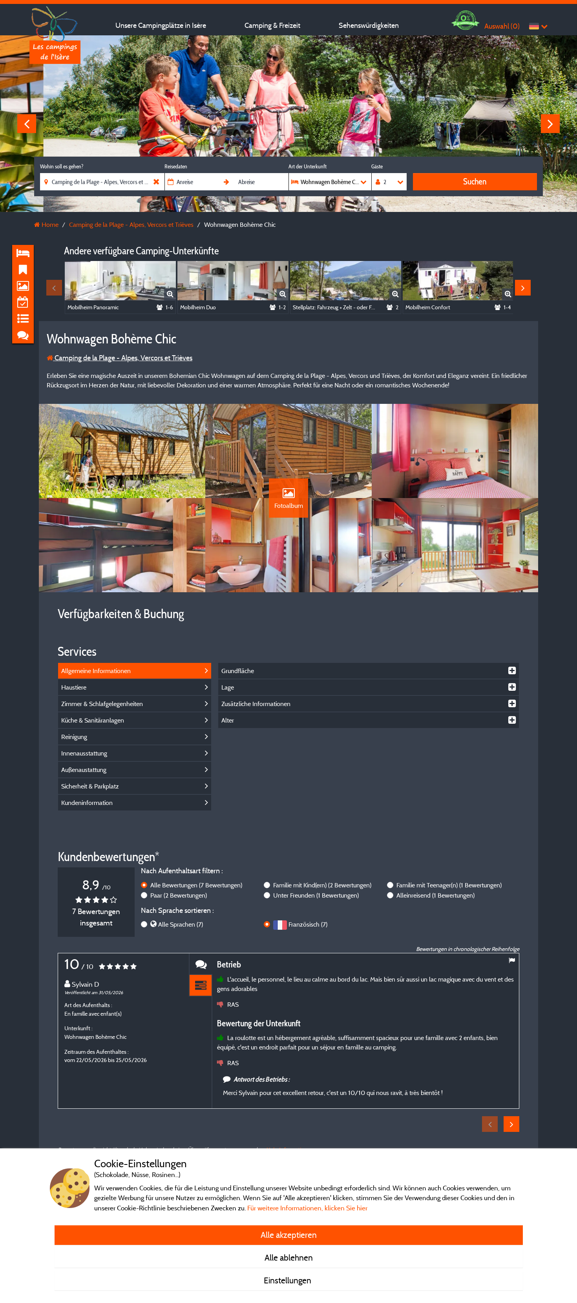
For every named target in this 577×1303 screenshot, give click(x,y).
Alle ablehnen (289, 1257)
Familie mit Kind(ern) (322, 885)
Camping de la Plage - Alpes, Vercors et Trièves (122, 357)
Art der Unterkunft (307, 166)
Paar (178, 895)
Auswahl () (502, 26)
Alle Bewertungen (196, 885)
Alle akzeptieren (289, 1235)
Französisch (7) (307, 924)
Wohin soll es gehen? (61, 166)
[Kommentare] (200, 964)
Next (550, 123)
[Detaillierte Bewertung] (200, 985)
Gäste (377, 166)
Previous (26, 123)
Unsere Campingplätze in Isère (160, 25)
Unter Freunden (316, 895)
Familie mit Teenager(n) (449, 885)
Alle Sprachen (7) (180, 924)
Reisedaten (175, 166)
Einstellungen (288, 1280)
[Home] (54, 21)
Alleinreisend (435, 895)
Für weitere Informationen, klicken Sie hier (307, 1208)
